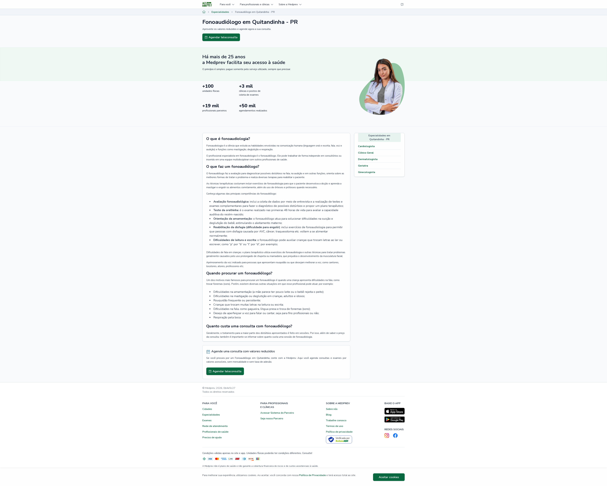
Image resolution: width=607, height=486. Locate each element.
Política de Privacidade (312, 475)
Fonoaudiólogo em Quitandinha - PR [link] (255, 12)
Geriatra (363, 165)
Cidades (207, 409)
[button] (227, 4)
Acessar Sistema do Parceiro (277, 413)
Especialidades (220, 12)
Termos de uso (334, 426)
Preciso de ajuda (212, 437)
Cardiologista (366, 146)
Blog (328, 414)
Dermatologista (367, 159)
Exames (207, 420)
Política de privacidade (339, 432)
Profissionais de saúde (215, 432)
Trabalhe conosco (336, 420)
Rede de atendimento (215, 426)
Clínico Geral (366, 153)
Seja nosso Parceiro (271, 418)
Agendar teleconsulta (223, 37)
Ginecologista (366, 172)
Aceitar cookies (389, 477)
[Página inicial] (203, 12)
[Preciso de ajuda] (402, 4)
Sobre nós (331, 409)
